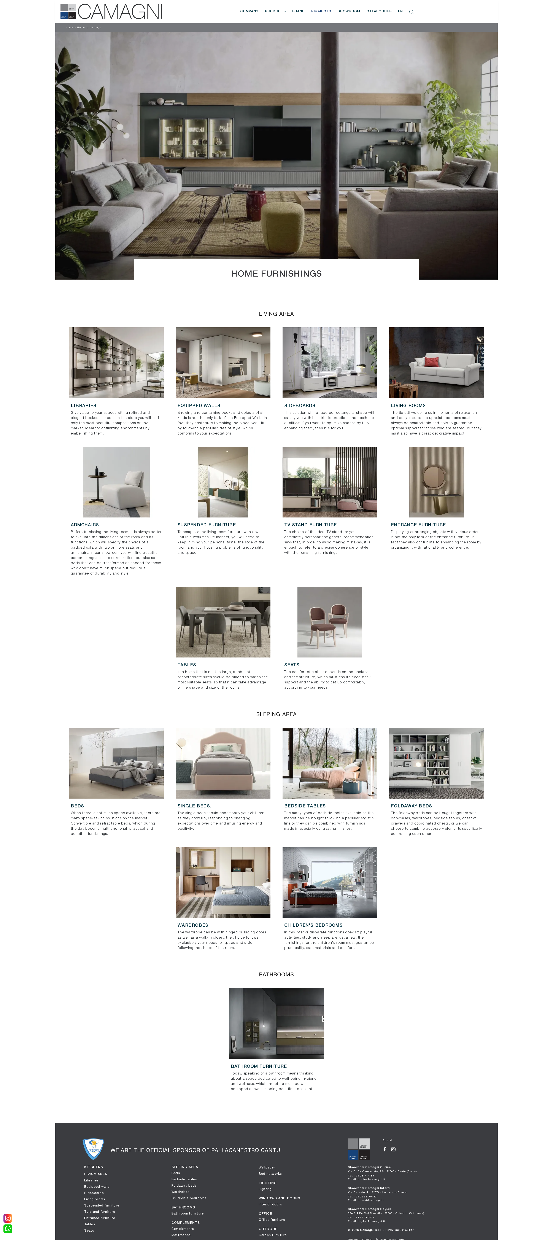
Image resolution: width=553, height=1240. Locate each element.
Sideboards (94, 1193)
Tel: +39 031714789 (361, 1175)
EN (400, 11)
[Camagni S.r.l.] (111, 11)
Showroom (349, 11)
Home (69, 28)
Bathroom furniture (188, 1213)
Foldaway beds (184, 1185)
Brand (298, 11)
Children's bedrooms (189, 1198)
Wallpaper (267, 1167)
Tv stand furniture (99, 1211)
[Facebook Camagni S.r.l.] (387, 1149)
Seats (89, 1230)
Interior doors (270, 1204)
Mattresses (181, 1235)
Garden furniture (273, 1235)
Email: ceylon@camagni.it (366, 1221)
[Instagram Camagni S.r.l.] (395, 1149)
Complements (183, 1228)
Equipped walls (97, 1186)
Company (249, 11)
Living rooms (94, 1199)
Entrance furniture (99, 1218)
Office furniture (272, 1219)
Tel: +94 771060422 (361, 1217)
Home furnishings (89, 28)
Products (275, 11)
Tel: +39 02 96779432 (362, 1196)
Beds (176, 1173)
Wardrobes (181, 1192)
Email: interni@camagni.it (366, 1200)
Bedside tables (184, 1179)
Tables (89, 1224)
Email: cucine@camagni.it (366, 1179)
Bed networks (270, 1173)
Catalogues (379, 11)
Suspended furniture (101, 1205)
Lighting (265, 1189)
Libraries (91, 1180)
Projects (321, 11)
